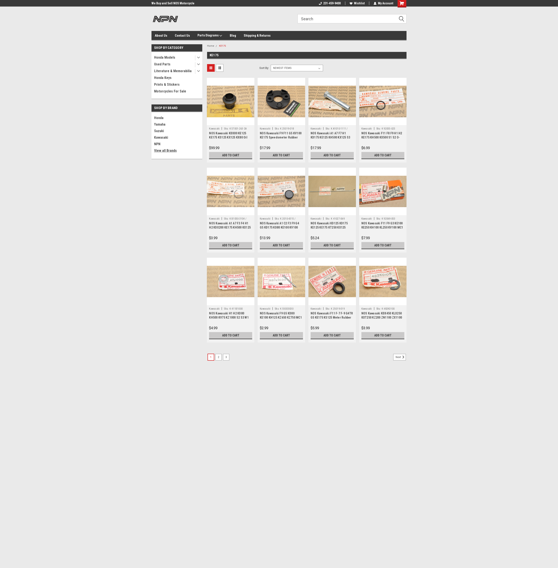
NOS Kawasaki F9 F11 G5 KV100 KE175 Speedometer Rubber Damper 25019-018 (280, 137)
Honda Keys (163, 78)
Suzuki (159, 131)
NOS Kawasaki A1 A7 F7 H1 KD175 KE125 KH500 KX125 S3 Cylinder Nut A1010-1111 (330, 137)
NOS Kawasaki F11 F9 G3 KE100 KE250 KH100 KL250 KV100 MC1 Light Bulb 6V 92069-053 (382, 227)
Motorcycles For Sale (170, 91)
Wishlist (359, 3)
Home (210, 45)
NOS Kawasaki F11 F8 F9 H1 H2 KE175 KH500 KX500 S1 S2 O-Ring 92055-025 (381, 137)
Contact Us (182, 36)
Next (399, 357)
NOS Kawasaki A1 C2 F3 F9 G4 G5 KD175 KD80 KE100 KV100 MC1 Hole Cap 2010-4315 (279, 227)
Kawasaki (161, 137)
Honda (158, 118)
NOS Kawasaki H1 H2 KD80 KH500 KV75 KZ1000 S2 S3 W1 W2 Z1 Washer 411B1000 (229, 317)
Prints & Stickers (167, 84)
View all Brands (165, 150)
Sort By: (264, 68)
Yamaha (159, 124)
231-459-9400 (332, 3)
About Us (161, 36)
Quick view (230, 122)
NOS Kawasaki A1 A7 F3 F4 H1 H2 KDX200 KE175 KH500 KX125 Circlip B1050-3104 (230, 227)
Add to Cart (230, 155)
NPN (157, 144)
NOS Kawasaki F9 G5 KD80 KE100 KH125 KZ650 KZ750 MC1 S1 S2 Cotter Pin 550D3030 (281, 317)
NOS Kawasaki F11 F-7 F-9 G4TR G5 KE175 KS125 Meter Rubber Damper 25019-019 (332, 317)
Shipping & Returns (257, 36)
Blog (233, 36)
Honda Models (164, 57)
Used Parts (162, 64)
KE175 (222, 45)
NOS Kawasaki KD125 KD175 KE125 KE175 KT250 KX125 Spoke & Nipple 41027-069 (329, 227)
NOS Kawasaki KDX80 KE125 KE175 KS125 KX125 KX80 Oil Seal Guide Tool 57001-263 (228, 137)
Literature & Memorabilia (173, 71)
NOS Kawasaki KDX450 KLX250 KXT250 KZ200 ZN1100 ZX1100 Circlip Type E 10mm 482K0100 (381, 317)
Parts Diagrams (208, 35)
